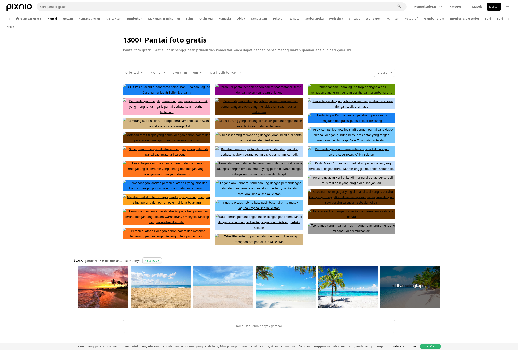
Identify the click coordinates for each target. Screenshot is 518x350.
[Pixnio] (19, 8)
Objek (241, 18)
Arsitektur (113, 18)
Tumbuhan (134, 18)
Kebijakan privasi (404, 346)
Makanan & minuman (164, 18)
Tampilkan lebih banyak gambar (259, 326)
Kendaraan (259, 18)
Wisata (295, 18)
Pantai (52, 18)
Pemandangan (89, 18)
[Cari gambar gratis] (399, 6)
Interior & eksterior (464, 18)
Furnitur (393, 18)
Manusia (225, 18)
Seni (488, 18)
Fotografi (412, 18)
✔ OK (430, 346)
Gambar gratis (31, 18)
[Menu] (507, 7)
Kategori (456, 7)
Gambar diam (434, 18)
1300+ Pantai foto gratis (165, 40)
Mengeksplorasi (425, 7)
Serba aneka (314, 18)
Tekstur (278, 18)
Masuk (477, 7)
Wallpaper (373, 18)
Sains (190, 18)
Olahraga (206, 18)
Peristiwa (336, 18)
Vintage (354, 18)
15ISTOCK (152, 261)
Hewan (68, 18)
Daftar (494, 7)
